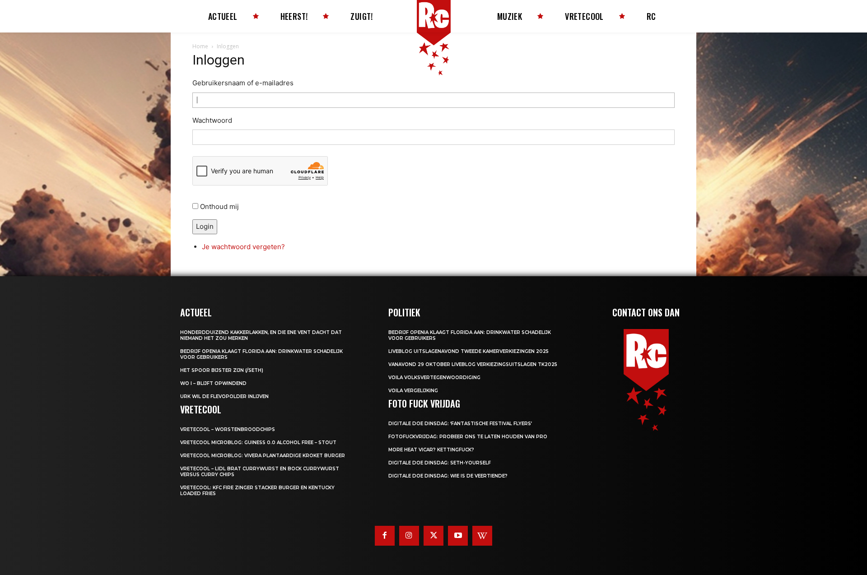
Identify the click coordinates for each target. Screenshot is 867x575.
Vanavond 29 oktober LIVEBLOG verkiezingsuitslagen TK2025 (472, 364)
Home (200, 46)
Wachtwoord (212, 120)
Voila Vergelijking (413, 391)
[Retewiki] (482, 536)
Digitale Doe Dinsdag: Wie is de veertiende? (448, 476)
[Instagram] (409, 536)
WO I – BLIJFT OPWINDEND (213, 383)
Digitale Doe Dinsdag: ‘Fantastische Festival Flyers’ (460, 424)
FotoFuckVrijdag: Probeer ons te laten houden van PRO (467, 437)
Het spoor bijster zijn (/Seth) (221, 370)
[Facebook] (385, 536)
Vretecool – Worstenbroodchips (227, 429)
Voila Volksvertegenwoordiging (434, 377)
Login (205, 226)
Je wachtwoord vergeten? (243, 246)
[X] (433, 536)
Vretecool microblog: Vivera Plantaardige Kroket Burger (262, 456)
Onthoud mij (219, 206)
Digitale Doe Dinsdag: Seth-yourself (439, 463)
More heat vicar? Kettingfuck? (431, 450)
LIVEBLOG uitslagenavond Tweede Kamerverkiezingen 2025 (468, 351)
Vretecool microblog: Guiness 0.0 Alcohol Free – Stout (258, 442)
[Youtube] (458, 536)
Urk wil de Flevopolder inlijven (224, 396)
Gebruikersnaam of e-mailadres (243, 83)
